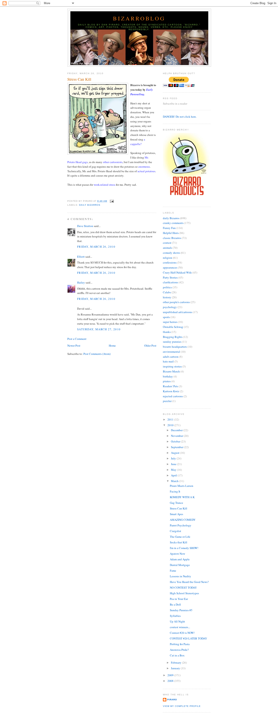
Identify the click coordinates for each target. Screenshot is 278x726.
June (174, 464)
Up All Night (177, 621)
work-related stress (104, 185)
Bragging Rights (172, 337)
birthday (168, 376)
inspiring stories (172, 366)
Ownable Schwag (173, 327)
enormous (144, 167)
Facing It (175, 491)
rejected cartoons (173, 396)
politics (167, 287)
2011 (170, 419)
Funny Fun (169, 228)
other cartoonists (112, 162)
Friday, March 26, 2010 (96, 247)
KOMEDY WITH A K (182, 497)
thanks (167, 332)
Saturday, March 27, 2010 (99, 329)
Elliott (81, 257)
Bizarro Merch (171, 371)
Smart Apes (176, 514)
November (177, 436)
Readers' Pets (170, 386)
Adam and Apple (180, 559)
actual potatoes (146, 171)
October (176, 441)
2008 (170, 681)
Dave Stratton (85, 226)
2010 (170, 425)
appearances (170, 267)
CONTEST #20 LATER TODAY (188, 638)
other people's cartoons (176, 302)
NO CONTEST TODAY (183, 587)
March (175, 481)
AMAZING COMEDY (182, 520)
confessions (170, 262)
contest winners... (180, 627)
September (177, 447)
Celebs (167, 292)
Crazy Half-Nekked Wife (177, 272)
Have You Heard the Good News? (189, 582)
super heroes (170, 322)
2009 (170, 675)
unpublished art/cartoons (177, 312)
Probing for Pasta (180, 644)
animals (167, 248)
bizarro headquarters (175, 347)
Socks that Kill (178, 542)
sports (166, 317)
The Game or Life (180, 537)
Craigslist (175, 531)
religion (167, 258)
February (176, 662)
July (174, 458)
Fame (173, 570)
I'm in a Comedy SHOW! (184, 548)
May (174, 470)
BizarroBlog (139, 18)
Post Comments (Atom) (97, 354)
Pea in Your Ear (179, 599)
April (174, 475)
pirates (167, 381)
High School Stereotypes (184, 593)
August (175, 453)
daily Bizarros (89, 205)
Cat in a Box (177, 655)
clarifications (170, 282)
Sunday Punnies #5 (181, 610)
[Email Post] (111, 201)
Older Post (150, 345)
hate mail (168, 361)
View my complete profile (182, 706)
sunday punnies (172, 342)
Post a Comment (76, 339)
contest (167, 243)
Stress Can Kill (79, 79)
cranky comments (173, 223)
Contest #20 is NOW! (182, 633)
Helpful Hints (171, 233)
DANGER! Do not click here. (180, 116)
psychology (170, 307)
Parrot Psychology (180, 525)
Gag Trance (176, 503)
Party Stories (170, 277)
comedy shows (171, 253)
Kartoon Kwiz (171, 391)
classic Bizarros (172, 238)
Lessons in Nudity (180, 576)
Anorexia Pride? (179, 650)
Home (112, 345)
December (177, 430)
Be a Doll (175, 604)
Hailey (81, 282)
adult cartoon (171, 357)
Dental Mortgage (180, 565)
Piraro (172, 699)
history (167, 297)
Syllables (175, 616)
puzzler (167, 401)
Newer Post (73, 345)
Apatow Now (177, 554)
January (176, 668)
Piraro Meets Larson (181, 486)
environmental (171, 352)
